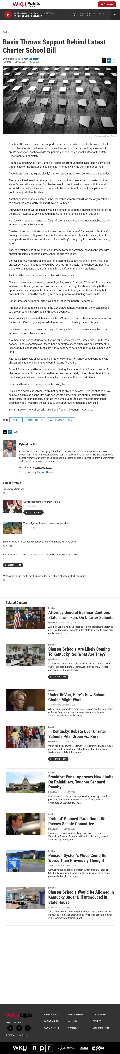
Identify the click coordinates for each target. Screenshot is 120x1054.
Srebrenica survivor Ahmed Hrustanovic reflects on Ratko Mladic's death (40, 541)
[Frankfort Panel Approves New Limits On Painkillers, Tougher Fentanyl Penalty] (25, 782)
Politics (6, 32)
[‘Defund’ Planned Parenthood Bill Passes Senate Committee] (25, 824)
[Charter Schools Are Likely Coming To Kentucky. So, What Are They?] (25, 655)
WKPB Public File (51, 1021)
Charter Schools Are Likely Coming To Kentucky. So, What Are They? (79, 652)
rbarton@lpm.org (43, 467)
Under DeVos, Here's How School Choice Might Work (77, 697)
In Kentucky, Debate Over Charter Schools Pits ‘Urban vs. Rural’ (77, 734)
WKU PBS (97, 1021)
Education (52, 645)
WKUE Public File (75, 1015)
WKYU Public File (51, 1015)
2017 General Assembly (61, 420)
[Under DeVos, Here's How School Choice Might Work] (25, 700)
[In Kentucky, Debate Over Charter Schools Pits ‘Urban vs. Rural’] (25, 737)
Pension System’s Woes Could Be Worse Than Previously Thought (77, 858)
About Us (72, 1021)
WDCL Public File (51, 1028)
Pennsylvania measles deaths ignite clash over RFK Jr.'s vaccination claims (41, 554)
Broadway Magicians (13, 489)
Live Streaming (100, 1015)
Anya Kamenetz (54, 705)
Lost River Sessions (101, 1028)
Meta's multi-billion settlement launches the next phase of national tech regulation (44, 576)
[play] (8, 14)
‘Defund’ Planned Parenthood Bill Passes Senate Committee (77, 821)
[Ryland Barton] (9, 448)
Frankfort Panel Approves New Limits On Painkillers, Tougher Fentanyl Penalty (81, 782)
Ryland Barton (32, 58)
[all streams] (115, 14)
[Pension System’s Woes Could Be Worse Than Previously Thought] (25, 861)
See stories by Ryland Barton (37, 472)
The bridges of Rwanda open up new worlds (45, 523)
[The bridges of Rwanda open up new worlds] (12, 528)
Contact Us (73, 1028)
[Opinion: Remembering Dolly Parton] (12, 506)
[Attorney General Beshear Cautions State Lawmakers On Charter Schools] (25, 618)
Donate (108, 4)
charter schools (35, 420)
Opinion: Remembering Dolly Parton (41, 501)
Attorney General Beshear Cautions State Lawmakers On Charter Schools (80, 615)
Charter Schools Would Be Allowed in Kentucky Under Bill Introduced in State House (81, 897)
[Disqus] (60, 965)
